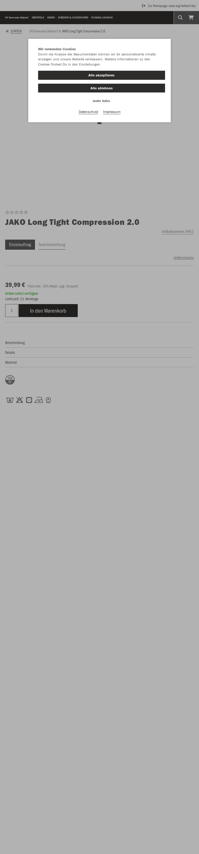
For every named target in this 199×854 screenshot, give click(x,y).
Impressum (111, 111)
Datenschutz (88, 111)
